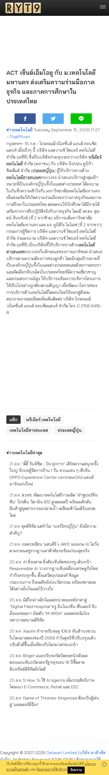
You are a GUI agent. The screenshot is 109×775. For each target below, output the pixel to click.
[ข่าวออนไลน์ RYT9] (21, 8)
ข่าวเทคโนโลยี (19, 129)
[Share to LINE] (81, 118)
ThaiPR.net (19, 136)
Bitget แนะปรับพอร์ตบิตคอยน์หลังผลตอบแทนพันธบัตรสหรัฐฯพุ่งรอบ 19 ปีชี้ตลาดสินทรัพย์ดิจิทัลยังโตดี (49, 662)
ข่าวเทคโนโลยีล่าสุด (24, 452)
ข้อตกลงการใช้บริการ (52, 769)
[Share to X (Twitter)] (53, 118)
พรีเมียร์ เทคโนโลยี (43, 419)
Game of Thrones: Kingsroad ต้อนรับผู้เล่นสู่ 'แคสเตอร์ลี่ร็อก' (54, 701)
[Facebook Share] (25, 118)
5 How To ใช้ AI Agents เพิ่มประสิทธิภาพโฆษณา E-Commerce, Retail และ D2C (52, 683)
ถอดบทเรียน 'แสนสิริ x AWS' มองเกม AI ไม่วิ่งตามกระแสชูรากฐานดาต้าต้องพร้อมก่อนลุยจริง (54, 547)
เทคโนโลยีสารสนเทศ (23, 177)
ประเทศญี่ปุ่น (43, 170)
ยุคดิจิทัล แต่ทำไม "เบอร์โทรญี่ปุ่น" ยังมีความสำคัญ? (53, 529)
